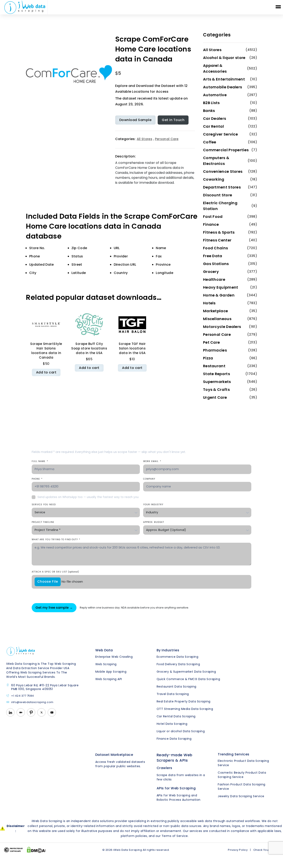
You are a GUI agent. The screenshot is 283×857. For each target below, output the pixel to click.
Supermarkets (217, 381)
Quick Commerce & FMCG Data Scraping (188, 679)
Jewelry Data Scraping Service (241, 796)
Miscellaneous (217, 318)
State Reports (216, 373)
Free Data (212, 255)
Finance (211, 224)
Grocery (211, 271)
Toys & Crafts (216, 389)
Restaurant (214, 365)
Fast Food (213, 216)
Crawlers (164, 768)
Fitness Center (217, 240)
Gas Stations (216, 263)
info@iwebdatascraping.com (32, 702)
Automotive (215, 94)
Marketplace (215, 310)
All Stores (144, 139)
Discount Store (217, 195)
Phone (37, 478)
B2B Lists (211, 102)
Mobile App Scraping (111, 672)
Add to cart (46, 372)
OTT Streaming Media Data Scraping (185, 709)
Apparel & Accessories (215, 68)
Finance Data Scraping (174, 739)
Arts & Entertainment (224, 79)
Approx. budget (153, 522)
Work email (152, 461)
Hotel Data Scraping (172, 724)
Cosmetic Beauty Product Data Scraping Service (242, 775)
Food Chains (215, 248)
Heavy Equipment (220, 287)
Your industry (153, 504)
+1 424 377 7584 (22, 696)
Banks (209, 110)
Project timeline (43, 522)
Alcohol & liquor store (224, 57)
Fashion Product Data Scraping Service (241, 786)
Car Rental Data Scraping (176, 716)
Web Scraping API (108, 679)
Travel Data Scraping (173, 694)
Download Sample (135, 120)
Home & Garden (219, 295)
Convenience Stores (222, 171)
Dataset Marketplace (114, 754)
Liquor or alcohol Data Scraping (181, 731)
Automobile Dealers (222, 87)
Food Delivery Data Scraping (178, 664)
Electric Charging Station (220, 205)
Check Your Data (265, 850)
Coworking (213, 179)
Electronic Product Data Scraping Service (243, 763)
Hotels (209, 303)
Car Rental (213, 126)
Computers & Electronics (216, 160)
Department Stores (222, 187)
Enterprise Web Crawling (114, 657)
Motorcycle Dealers (222, 326)
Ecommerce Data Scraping (177, 657)
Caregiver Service (220, 134)
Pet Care (211, 342)
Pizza (208, 358)
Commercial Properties (226, 149)
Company (149, 478)
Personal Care (167, 139)
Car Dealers (214, 118)
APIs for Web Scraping (176, 788)
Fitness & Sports (219, 232)
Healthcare (214, 279)
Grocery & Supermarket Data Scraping (186, 672)
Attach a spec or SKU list (55, 571)
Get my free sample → (54, 607)
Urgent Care (215, 397)
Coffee (209, 142)
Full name (40, 461)
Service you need (44, 504)
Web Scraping (106, 664)
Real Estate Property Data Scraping (183, 701)
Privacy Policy (238, 850)
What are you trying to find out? (56, 539)
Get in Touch (173, 120)
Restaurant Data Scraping (176, 686)
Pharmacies (215, 350)
